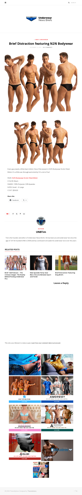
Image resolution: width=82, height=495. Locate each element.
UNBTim (41, 232)
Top (76, 491)
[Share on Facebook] (13, 213)
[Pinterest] (20, 213)
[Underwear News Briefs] (41, 19)
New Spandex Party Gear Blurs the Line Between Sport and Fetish (40, 275)
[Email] (24, 213)
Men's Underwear (41, 39)
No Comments (47, 47)
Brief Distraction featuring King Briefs (65, 274)
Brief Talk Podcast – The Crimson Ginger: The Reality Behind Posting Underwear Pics (15, 276)
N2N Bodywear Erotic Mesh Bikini (24, 178)
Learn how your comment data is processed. (46, 343)
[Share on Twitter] (16, 213)
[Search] (69, 2)
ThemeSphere (32, 491)
